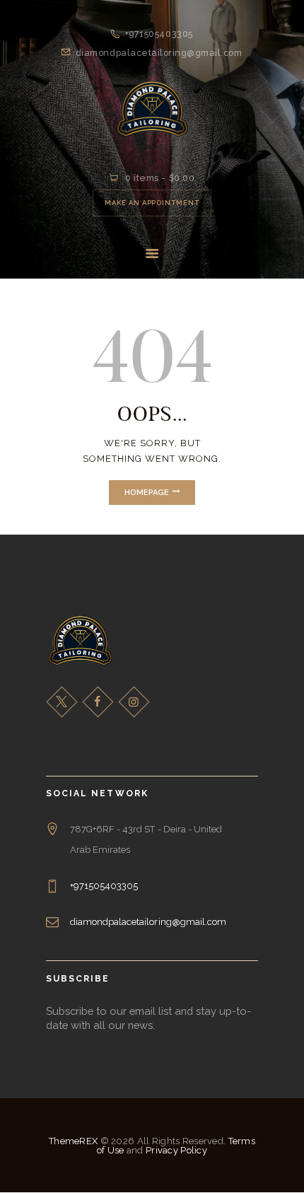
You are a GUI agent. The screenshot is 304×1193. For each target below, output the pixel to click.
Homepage (146, 492)
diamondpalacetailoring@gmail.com (148, 921)
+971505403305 (104, 885)
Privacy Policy (176, 1150)
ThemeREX (73, 1141)
